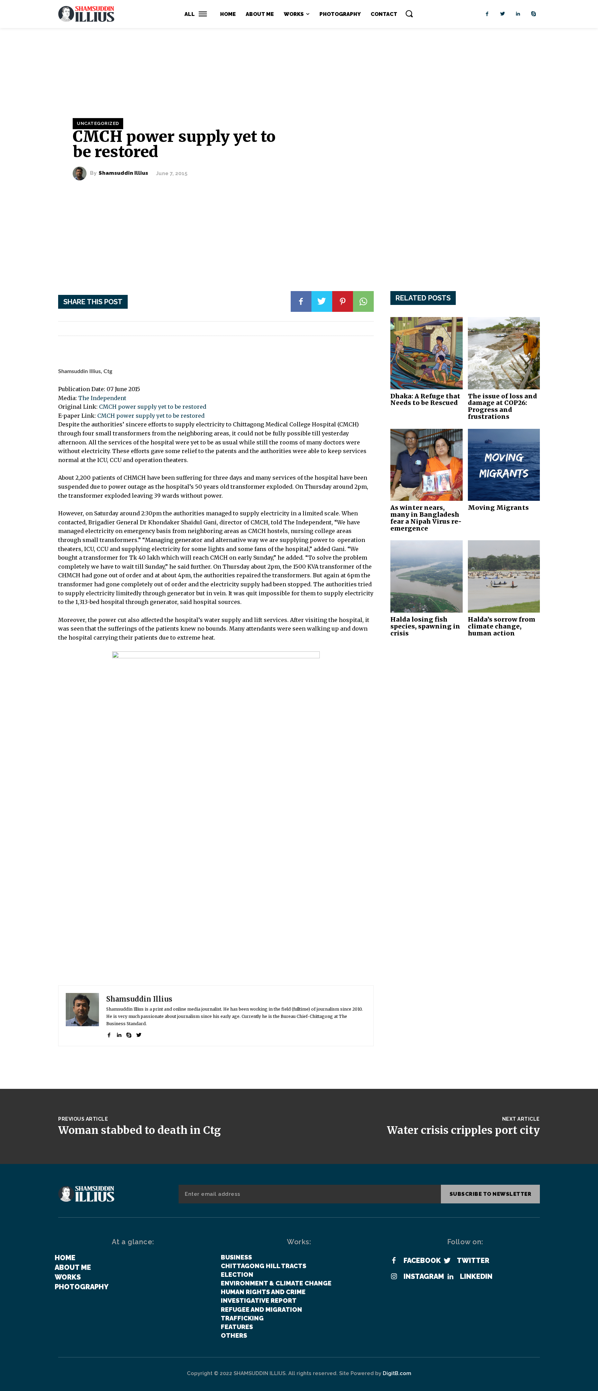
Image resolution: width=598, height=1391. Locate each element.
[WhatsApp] (363, 301)
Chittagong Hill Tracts (263, 1266)
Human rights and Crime (263, 1291)
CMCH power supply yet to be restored (152, 406)
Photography (82, 1287)
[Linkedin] (518, 14)
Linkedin (476, 1276)
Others (234, 1335)
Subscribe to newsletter (491, 1194)
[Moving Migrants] (504, 465)
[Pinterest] (342, 301)
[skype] (129, 1033)
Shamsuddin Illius (123, 173)
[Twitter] (503, 14)
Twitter (473, 1260)
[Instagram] (394, 1277)
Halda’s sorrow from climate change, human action (501, 626)
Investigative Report (259, 1300)
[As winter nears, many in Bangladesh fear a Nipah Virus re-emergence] (426, 465)
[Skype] (534, 14)
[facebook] (108, 1033)
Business (236, 1257)
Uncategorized (98, 123)
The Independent (102, 398)
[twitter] (139, 1033)
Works (68, 1277)
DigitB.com (397, 1373)
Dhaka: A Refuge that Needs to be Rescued (425, 399)
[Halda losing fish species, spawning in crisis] (426, 576)
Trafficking (242, 1318)
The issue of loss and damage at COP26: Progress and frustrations (502, 406)
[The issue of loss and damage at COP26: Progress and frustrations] (504, 353)
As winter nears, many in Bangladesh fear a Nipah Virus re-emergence (426, 518)
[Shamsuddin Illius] (81, 173)
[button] (409, 13)
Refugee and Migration (261, 1309)
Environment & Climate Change (276, 1283)
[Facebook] (487, 14)
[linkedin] (118, 1033)
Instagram (424, 1276)
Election (237, 1274)
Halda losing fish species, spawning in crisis (425, 626)
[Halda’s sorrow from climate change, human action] (504, 576)
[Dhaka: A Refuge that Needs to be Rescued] (426, 353)
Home (65, 1258)
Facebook (422, 1260)
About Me (73, 1267)
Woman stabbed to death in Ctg (139, 1130)
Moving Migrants (498, 508)
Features (237, 1326)
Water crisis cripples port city (463, 1130)
